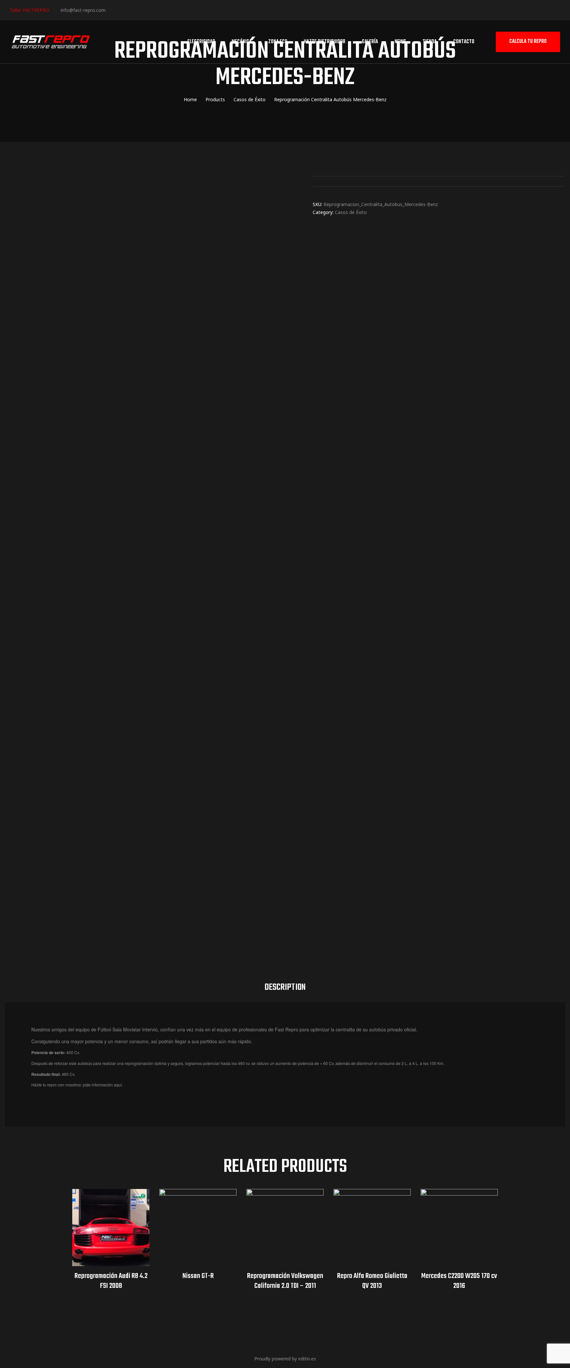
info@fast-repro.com (83, 10)
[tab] (285, 987)
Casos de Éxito (351, 212)
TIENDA (430, 42)
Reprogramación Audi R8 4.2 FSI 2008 (111, 1281)
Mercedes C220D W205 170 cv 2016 (459, 1281)
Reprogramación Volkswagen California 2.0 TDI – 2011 (285, 1281)
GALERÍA (370, 42)
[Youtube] (153, 9)
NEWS (400, 42)
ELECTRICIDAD (201, 42)
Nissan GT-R (198, 1276)
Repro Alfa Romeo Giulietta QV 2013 (372, 1281)
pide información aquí (102, 1084)
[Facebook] (113, 9)
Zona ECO (277, 42)
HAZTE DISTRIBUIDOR (324, 42)
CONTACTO (463, 42)
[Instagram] (133, 9)
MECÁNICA (242, 42)
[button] (528, 42)
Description (285, 987)
